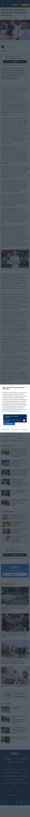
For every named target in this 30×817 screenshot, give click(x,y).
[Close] (26, 387)
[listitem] (14, 417)
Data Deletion (5, 429)
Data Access (15, 429)
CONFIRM (9, 423)
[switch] (24, 420)
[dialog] (15, 408)
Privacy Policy (24, 429)
